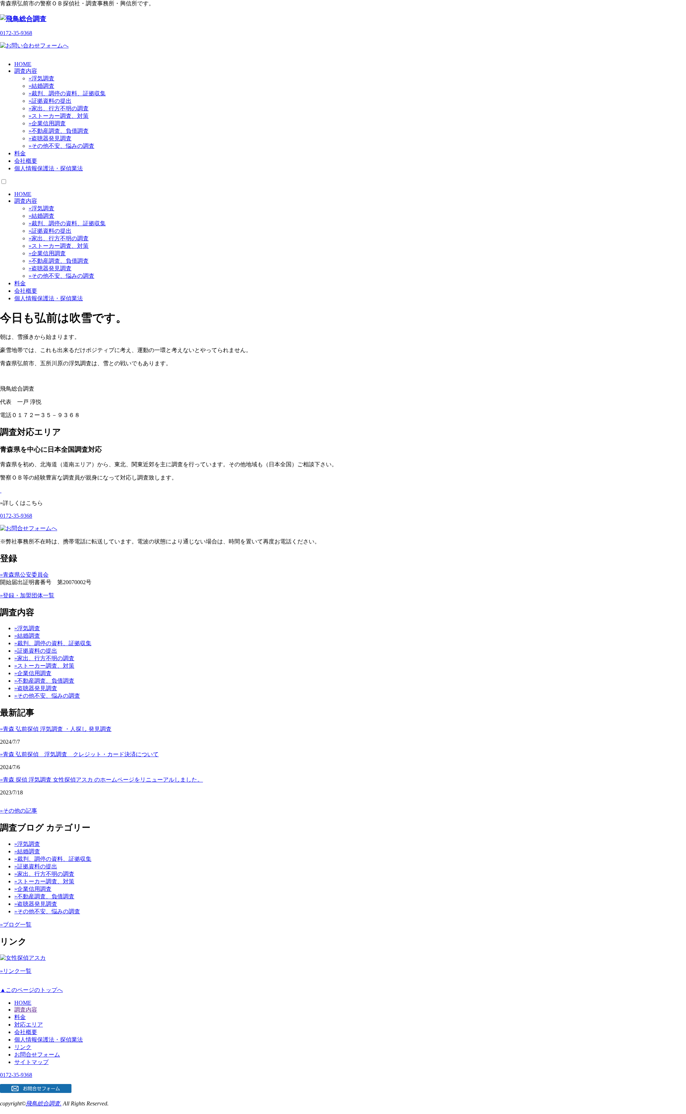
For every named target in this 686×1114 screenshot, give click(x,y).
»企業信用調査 (47, 123)
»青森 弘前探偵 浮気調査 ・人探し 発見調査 (55, 729)
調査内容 (25, 71)
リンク (22, 1047)
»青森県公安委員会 (24, 575)
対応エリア (28, 1025)
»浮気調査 (41, 78)
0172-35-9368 (16, 33)
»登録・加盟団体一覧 (27, 595)
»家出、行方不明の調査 (59, 108)
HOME (22, 64)
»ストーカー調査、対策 (59, 116)
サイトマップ (31, 1062)
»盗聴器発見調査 (50, 138)
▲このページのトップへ (31, 990)
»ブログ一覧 (15, 925)
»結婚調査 (41, 86)
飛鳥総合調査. (43, 1103)
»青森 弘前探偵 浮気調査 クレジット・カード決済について (79, 754)
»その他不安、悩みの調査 (61, 146)
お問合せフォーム (37, 1055)
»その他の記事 (18, 811)
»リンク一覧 (15, 971)
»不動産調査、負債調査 (59, 131)
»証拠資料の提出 (50, 101)
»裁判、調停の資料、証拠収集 (67, 93)
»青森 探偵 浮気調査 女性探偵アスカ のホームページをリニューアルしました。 (101, 780)
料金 (20, 153)
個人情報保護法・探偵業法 (48, 168)
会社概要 (25, 161)
